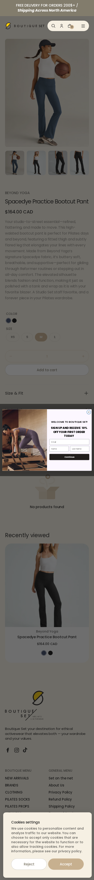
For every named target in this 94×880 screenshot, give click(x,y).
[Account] (61, 26)
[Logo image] (25, 26)
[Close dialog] (89, 412)
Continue (69, 456)
